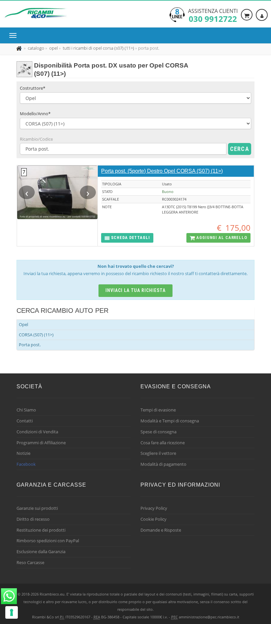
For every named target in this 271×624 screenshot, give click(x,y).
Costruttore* (32, 88)
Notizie (23, 453)
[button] (127, 238)
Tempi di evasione (158, 410)
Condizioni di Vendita (37, 432)
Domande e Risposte (160, 530)
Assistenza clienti (213, 15)
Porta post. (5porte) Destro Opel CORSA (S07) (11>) (162, 171)
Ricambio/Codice (36, 139)
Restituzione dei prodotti (41, 530)
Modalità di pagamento (163, 464)
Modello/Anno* (35, 114)
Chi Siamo (26, 410)
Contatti (25, 421)
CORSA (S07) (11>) (36, 335)
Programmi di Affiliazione (41, 443)
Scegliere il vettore (158, 453)
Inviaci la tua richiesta (135, 290)
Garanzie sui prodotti (37, 508)
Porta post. (30, 345)
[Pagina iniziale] (20, 48)
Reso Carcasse (30, 562)
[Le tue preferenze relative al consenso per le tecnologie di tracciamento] (11, 612)
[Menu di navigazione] (14, 35)
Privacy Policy (153, 508)
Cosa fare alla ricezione (162, 443)
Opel (23, 324)
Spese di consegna (158, 432)
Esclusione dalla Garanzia (41, 551)
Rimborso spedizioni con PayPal (48, 541)
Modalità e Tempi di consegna (169, 421)
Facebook (26, 464)
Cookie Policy (153, 519)
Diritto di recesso (33, 519)
